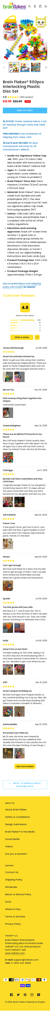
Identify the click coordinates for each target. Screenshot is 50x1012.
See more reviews (25, 766)
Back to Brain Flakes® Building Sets (27, 785)
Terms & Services (15, 916)
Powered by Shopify (35, 1002)
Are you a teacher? (16, 853)
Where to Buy (13, 909)
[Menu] (45, 6)
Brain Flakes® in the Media (20, 831)
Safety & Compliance (17, 817)
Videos (9, 846)
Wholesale (11, 887)
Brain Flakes (19, 1002)
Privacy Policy (13, 923)
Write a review (22, 337)
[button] (37, 337)
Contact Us (11, 872)
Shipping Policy (13, 879)
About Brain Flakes (16, 809)
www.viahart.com (15, 953)
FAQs (8, 901)
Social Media (12, 839)
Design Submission (16, 824)
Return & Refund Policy (18, 894)
